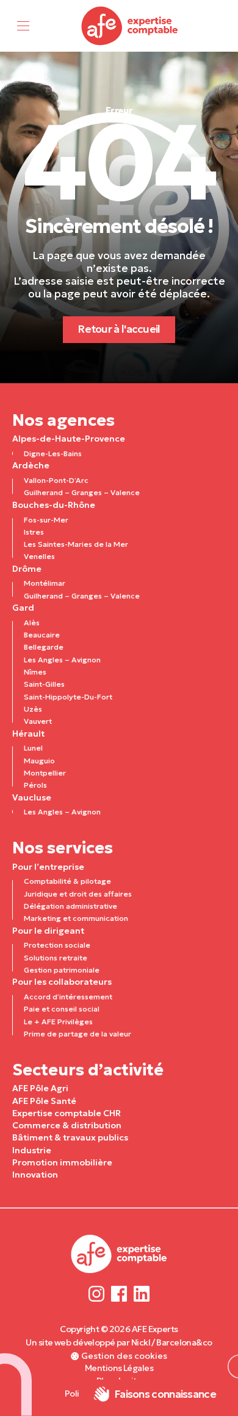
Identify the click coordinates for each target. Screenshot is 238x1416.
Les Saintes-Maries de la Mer (76, 544)
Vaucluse (31, 797)
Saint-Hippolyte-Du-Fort (68, 696)
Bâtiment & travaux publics (70, 1137)
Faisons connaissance (165, 1394)
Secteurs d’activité (88, 1070)
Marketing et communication (76, 918)
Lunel (33, 747)
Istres (34, 531)
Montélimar (44, 583)
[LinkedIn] (141, 1293)
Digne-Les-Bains (53, 453)
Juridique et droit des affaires (78, 893)
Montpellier (45, 772)
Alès (32, 622)
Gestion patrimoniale (61, 969)
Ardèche (30, 465)
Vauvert (38, 721)
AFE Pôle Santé (44, 1100)
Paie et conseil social (61, 1008)
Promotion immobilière (62, 1162)
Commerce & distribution (66, 1125)
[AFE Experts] (130, 26)
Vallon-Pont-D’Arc (56, 480)
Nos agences (63, 420)
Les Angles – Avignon (62, 659)
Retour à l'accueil (119, 329)
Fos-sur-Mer (46, 519)
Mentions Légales (119, 1367)
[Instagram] (96, 1293)
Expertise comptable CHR (66, 1113)
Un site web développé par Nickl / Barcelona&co (119, 1342)
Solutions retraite (55, 957)
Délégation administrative (70, 906)
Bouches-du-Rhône (53, 504)
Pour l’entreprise (48, 866)
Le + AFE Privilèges (58, 1021)
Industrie (31, 1150)
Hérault (28, 733)
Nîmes (35, 671)
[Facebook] (119, 1293)
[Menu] (23, 26)
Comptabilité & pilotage (67, 881)
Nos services (62, 848)
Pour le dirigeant (48, 930)
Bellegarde (43, 646)
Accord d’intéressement (68, 996)
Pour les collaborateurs (62, 981)
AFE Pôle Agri (40, 1088)
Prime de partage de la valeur (77, 1033)
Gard (23, 607)
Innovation (35, 1174)
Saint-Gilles (44, 684)
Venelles (39, 556)
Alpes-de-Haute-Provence (68, 438)
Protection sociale (57, 944)
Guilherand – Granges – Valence (82, 492)
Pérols (35, 785)
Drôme (26, 568)
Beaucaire (42, 634)
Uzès (33, 708)
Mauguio (39, 760)
